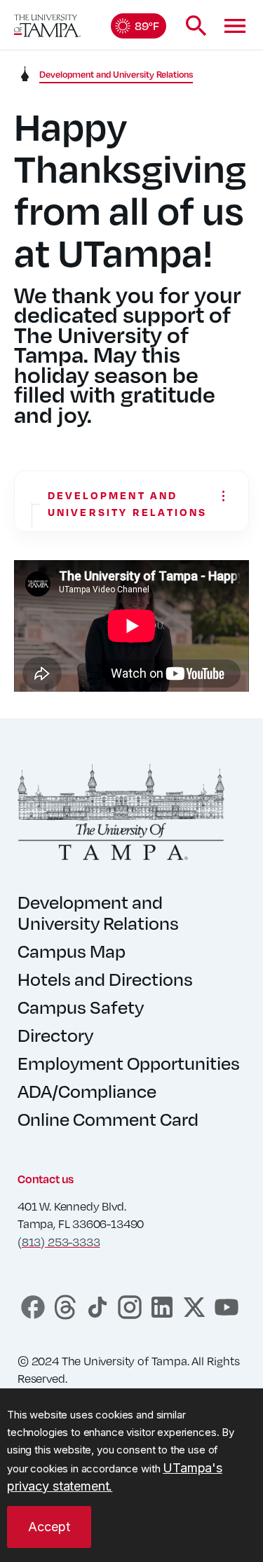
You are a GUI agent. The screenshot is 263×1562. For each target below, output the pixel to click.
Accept (49, 1526)
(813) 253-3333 (59, 1242)
